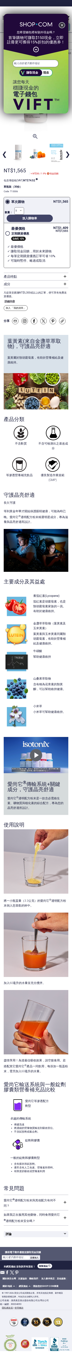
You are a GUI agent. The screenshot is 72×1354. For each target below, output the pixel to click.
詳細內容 (10, 301)
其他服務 (61, 1278)
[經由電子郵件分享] (15, 321)
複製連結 (45, 1266)
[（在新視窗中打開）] (10, 1344)
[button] (9, 1286)
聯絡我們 (33, 1278)
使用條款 (19, 1308)
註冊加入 (34, 1258)
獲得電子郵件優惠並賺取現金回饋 (23, 1252)
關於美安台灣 (9, 1278)
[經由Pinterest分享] (53, 321)
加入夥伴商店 (48, 1278)
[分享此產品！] (62, 321)
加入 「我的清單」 (16, 308)
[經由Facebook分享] (34, 321)
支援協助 (22, 1278)
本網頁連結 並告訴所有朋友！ (19, 1266)
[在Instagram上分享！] (24, 321)
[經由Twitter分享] (43, 321)
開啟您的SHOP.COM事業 (46, 1286)
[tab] (36, 276)
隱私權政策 (7, 1308)
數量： (9, 212)
